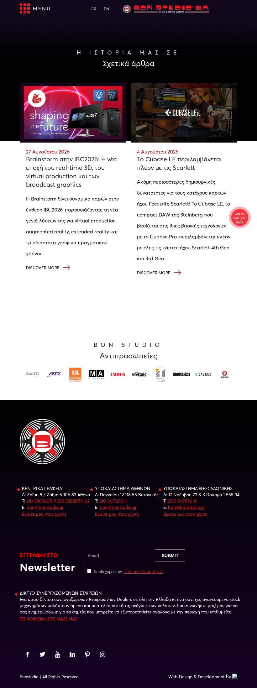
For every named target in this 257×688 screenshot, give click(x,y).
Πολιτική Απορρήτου (143, 571)
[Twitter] (42, 655)
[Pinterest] (87, 655)
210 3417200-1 (113, 501)
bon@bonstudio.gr (45, 507)
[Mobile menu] (25, 8)
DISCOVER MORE (43, 267)
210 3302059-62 (73, 501)
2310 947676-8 (182, 501)
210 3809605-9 (41, 501)
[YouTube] (57, 655)
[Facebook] (27, 655)
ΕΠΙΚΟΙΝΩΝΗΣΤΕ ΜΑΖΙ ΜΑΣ (48, 619)
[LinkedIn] (72, 655)
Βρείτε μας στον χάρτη (44, 514)
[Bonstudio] (165, 9)
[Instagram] (102, 655)
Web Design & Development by (199, 677)
